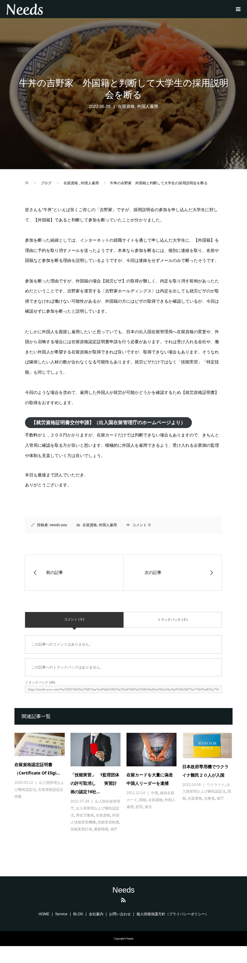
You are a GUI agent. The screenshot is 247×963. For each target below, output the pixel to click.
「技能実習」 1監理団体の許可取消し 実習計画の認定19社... (94, 783)
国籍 (142, 800)
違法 (148, 807)
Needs (123, 889)
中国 (154, 793)
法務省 (209, 798)
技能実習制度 (108, 822)
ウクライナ (216, 785)
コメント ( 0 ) (74, 619)
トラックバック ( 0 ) (173, 619)
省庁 (113, 829)
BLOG (78, 914)
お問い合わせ (120, 914)
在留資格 (126, 106)
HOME (44, 914)
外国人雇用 (147, 106)
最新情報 (101, 829)
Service (61, 914)
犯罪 (139, 807)
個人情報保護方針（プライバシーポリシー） (172, 914)
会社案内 (96, 914)
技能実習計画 (81, 829)
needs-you (58, 525)
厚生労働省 (85, 815)
